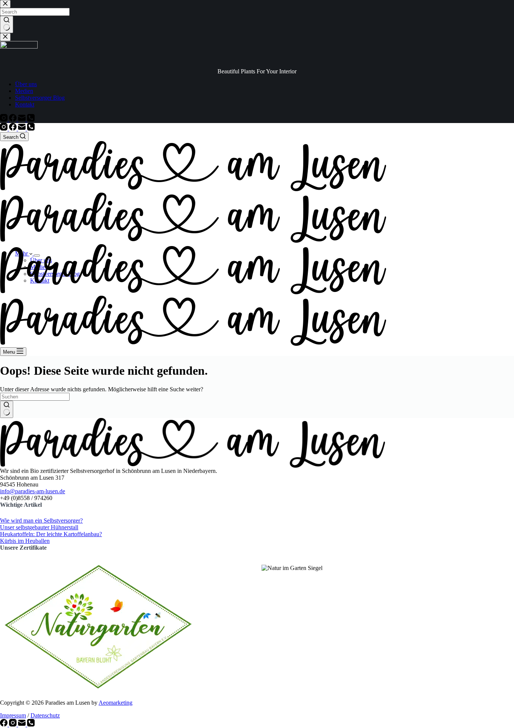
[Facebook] (13, 128)
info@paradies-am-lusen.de (32, 491)
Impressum (13, 715)
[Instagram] (4, 128)
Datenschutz (45, 715)
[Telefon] (31, 128)
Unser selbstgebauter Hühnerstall (39, 527)
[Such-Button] (6, 409)
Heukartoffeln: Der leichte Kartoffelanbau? (51, 534)
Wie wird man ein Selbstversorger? (41, 520)
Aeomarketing (115, 702)
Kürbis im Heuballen (25, 541)
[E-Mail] (22, 128)
